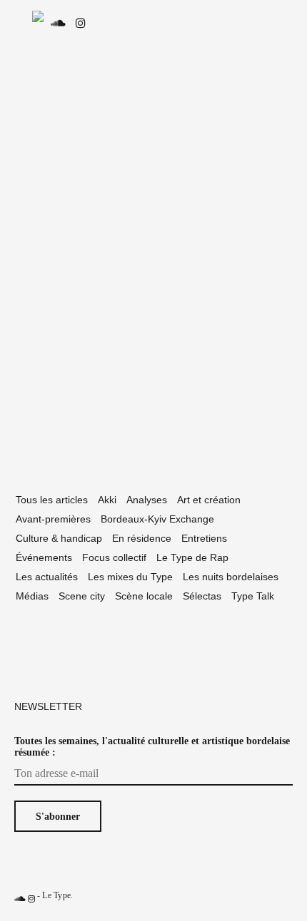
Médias (32, 596)
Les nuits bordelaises (230, 576)
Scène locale (144, 596)
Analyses (146, 499)
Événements (44, 557)
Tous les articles (52, 499)
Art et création (209, 499)
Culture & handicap (59, 538)
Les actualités (47, 576)
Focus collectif (114, 557)
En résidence (141, 538)
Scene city (82, 596)
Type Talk (252, 596)
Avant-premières (53, 519)
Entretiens (204, 538)
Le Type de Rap (192, 557)
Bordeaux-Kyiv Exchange (157, 519)
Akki (107, 499)
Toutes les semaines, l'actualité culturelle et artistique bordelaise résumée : (152, 747)
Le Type (56, 895)
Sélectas (202, 596)
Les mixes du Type (130, 576)
